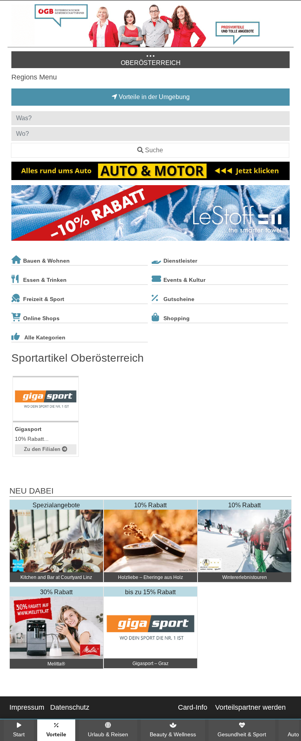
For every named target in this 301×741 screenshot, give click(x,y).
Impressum (26, 707)
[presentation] (19, 214)
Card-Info (192, 707)
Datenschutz (69, 707)
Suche (154, 150)
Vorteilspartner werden (250, 707)
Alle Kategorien (44, 337)
